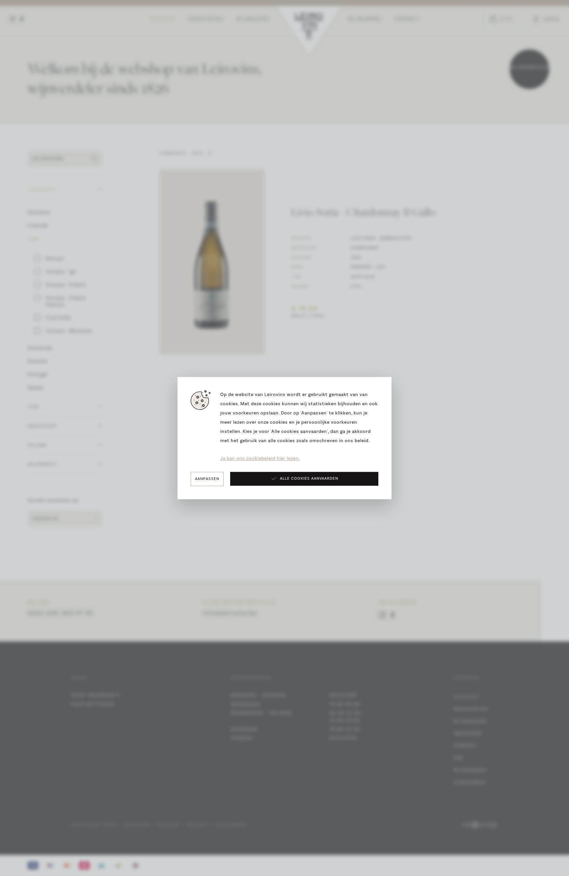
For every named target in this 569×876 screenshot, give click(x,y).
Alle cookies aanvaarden (309, 478)
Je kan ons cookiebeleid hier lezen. (260, 459)
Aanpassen (207, 478)
